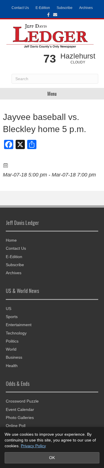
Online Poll (15, 425)
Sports (12, 316)
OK (52, 457)
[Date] (6, 165)
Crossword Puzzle (22, 401)
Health (12, 365)
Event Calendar (20, 409)
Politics (12, 341)
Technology (16, 333)
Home (11, 240)
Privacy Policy (33, 445)
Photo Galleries (20, 417)
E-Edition (43, 8)
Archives (86, 8)
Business (14, 357)
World (11, 349)
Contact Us (20, 8)
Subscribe (65, 8)
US (8, 308)
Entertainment (18, 324)
